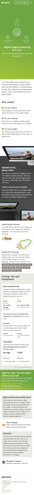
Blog (3, 488)
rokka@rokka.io (5, 485)
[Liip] (5, 3)
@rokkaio (4, 487)
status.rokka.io (5, 492)
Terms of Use (17, 367)
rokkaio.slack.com (6, 490)
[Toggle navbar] (31, 2)
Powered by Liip (6, 480)
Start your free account (21, 2)
